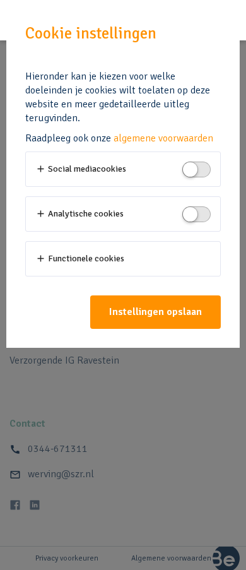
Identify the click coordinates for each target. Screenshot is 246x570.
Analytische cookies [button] (79, 213)
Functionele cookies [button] (79, 258)
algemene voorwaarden (163, 138)
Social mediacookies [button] (80, 168)
